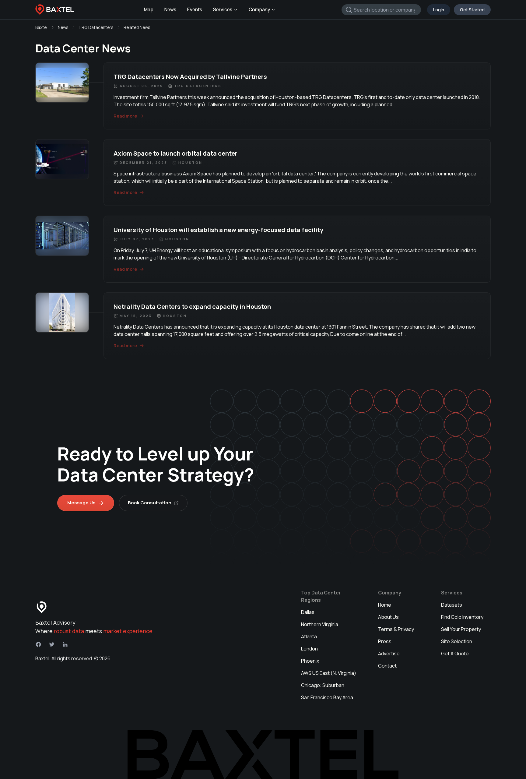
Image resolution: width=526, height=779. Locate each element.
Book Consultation (149, 502)
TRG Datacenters (96, 27)
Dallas (307, 612)
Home (384, 604)
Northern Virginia (319, 624)
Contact (387, 665)
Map (148, 9)
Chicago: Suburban (322, 685)
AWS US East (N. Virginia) (328, 673)
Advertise (389, 653)
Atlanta (309, 636)
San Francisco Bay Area (327, 697)
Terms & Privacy (396, 629)
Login (438, 9)
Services (222, 9)
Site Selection (456, 641)
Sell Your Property (461, 629)
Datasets (451, 604)
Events (194, 9)
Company (259, 9)
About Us (388, 617)
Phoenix (310, 660)
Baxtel (41, 27)
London (309, 648)
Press (384, 641)
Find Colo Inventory (462, 617)
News (170, 9)
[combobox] (381, 9)
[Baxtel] (54, 9)
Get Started (472, 9)
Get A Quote (455, 653)
